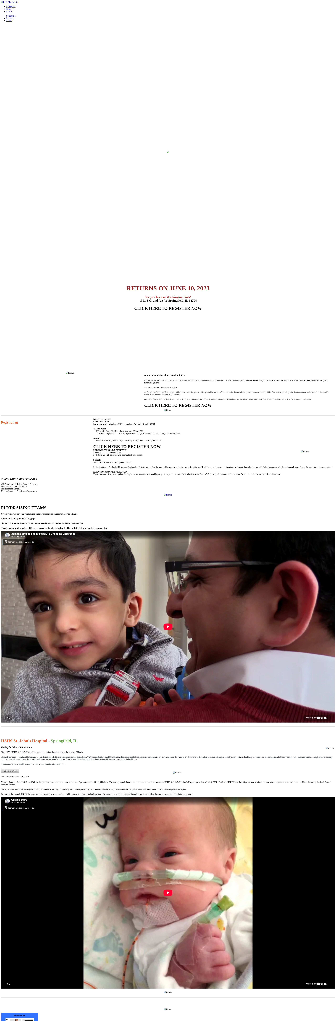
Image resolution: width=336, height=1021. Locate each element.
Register (9, 9)
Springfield (10, 7)
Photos (9, 11)
